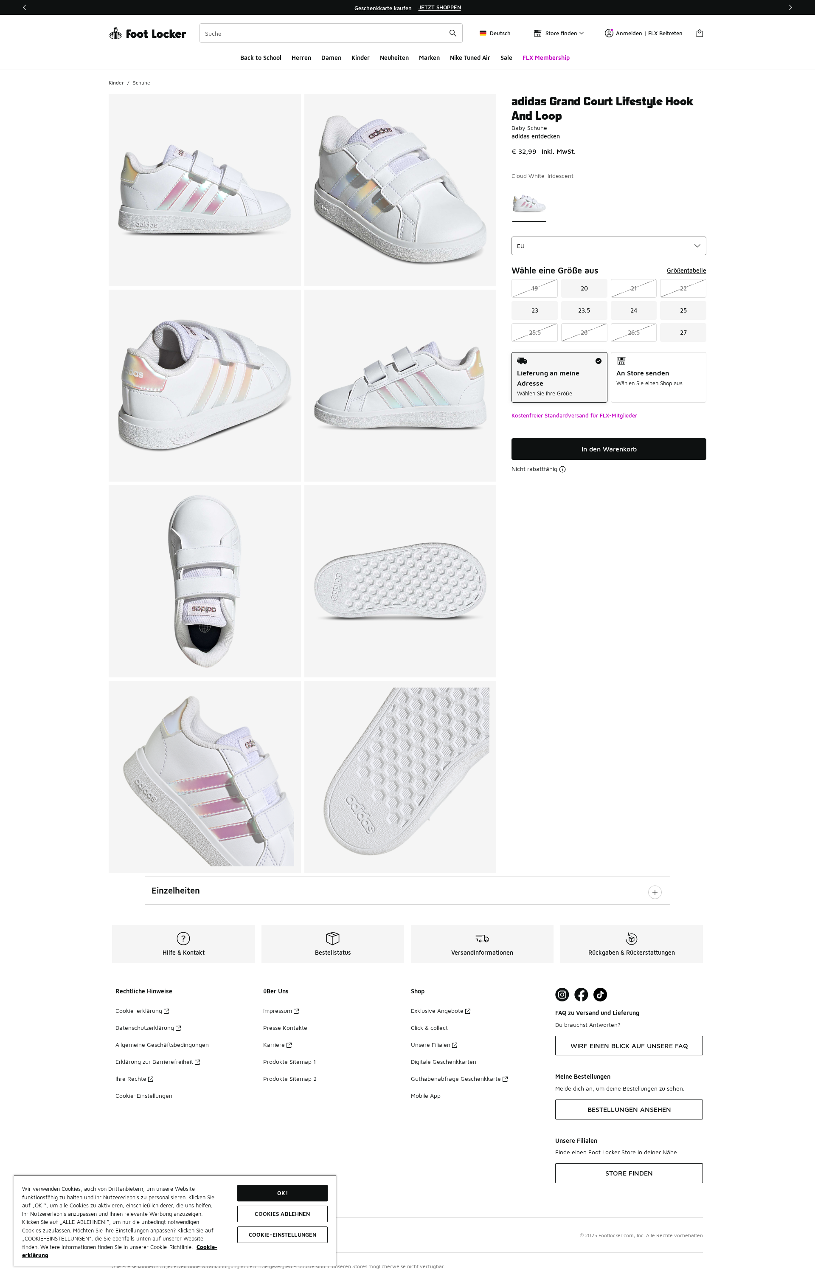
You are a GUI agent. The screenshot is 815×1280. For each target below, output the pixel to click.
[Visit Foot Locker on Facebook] (581, 995)
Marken (429, 57)
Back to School (260, 57)
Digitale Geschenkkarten (443, 1061)
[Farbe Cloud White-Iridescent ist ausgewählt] (529, 203)
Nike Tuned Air (470, 57)
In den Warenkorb (609, 449)
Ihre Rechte (130, 1078)
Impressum (277, 1010)
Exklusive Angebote (437, 1010)
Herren (301, 57)
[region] (407, 8)
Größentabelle (686, 270)
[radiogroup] (608, 377)
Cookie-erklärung (138, 1010)
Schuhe (141, 82)
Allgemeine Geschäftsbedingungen (162, 1044)
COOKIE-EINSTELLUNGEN (283, 1234)
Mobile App (426, 1095)
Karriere (274, 1044)
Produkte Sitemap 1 (289, 1061)
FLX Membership (546, 57)
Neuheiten (394, 57)
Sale (506, 57)
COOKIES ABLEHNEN (282, 1213)
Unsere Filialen (430, 1044)
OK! (282, 1193)
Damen (331, 57)
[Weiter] (790, 7)
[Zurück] (24, 7)
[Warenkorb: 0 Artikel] (699, 33)
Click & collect (429, 1027)
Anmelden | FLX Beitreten (649, 33)
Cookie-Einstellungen (143, 1095)
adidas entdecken (535, 136)
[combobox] (331, 33)
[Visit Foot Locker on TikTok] (600, 995)
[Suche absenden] (453, 33)
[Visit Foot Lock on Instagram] (562, 995)
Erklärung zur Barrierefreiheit (154, 1061)
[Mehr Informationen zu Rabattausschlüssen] (562, 469)
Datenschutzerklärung (144, 1027)
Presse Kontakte (285, 1027)
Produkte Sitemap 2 (290, 1078)
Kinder (360, 57)
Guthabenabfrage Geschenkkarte (456, 1078)
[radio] (559, 377)
